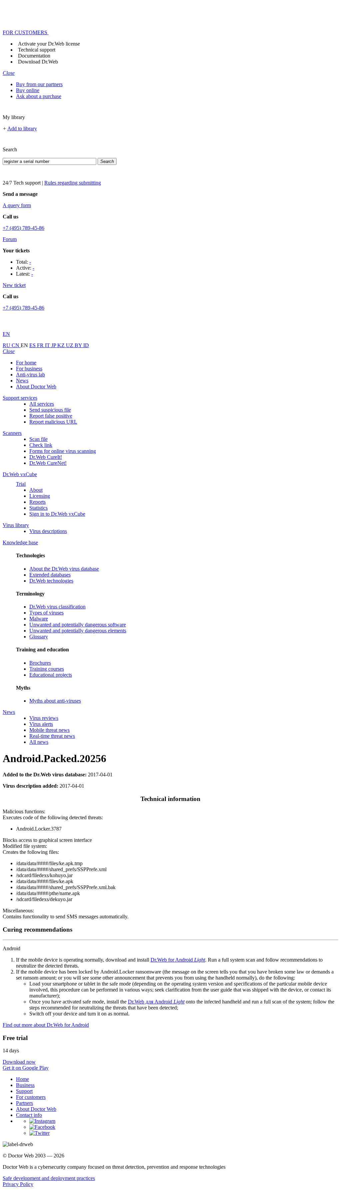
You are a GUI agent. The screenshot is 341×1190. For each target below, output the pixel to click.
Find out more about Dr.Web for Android (46, 1025)
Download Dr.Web (38, 62)
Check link (40, 445)
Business (25, 1085)
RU (7, 345)
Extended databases (50, 575)
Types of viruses (46, 612)
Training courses (46, 669)
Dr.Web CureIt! (45, 457)
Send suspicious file (50, 410)
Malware (38, 618)
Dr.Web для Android (156, 1001)
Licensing (39, 496)
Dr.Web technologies (51, 581)
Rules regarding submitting (72, 183)
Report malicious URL (53, 422)
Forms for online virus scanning (62, 451)
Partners (24, 1103)
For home (26, 362)
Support (24, 1091)
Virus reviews (43, 718)
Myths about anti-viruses (55, 701)
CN (16, 345)
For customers (31, 1097)
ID (86, 345)
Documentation (34, 56)
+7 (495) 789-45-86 (23, 228)
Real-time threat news (52, 736)
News (22, 380)
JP (54, 345)
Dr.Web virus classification (57, 606)
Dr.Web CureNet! (48, 463)
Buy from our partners (39, 84)
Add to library (22, 128)
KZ (61, 345)
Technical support (36, 50)
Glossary (38, 636)
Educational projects (50, 675)
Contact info (29, 1115)
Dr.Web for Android (178, 960)
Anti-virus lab (30, 374)
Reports (37, 502)
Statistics (38, 508)
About (36, 490)
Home (22, 1079)
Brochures (40, 663)
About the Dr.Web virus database (64, 569)
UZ (70, 345)
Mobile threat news (49, 730)
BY (79, 345)
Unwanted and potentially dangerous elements (77, 630)
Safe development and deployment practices (49, 1178)
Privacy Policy (18, 1184)
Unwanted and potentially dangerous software (77, 624)
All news (38, 742)
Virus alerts (41, 724)
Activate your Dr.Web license (49, 44)
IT (48, 345)
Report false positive (50, 416)
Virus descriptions (48, 531)
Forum (10, 239)
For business (29, 368)
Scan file (38, 439)
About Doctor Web (36, 386)
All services (41, 404)
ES (33, 345)
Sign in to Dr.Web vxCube (57, 514)
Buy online (27, 90)
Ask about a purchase (38, 96)
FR (41, 345)
